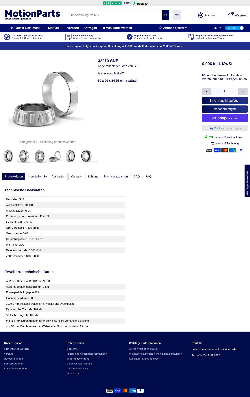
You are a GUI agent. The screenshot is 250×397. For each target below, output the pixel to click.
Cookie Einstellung (77, 368)
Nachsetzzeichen (116, 176)
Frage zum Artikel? (111, 73)
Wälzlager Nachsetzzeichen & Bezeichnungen (155, 353)
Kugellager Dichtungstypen (144, 358)
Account (210, 15)
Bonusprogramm (13, 363)
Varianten (58, 176)
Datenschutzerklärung (79, 363)
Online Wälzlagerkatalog (143, 348)
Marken (53, 28)
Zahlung (93, 176)
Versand (73, 28)
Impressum (73, 373)
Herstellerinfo (37, 176)
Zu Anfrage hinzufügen (225, 100)
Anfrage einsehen (247, 180)
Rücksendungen (13, 358)
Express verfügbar (230, 128)
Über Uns (72, 348)
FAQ (148, 176)
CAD (136, 176)
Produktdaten (14, 176)
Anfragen (90, 28)
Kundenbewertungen (16, 368)
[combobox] (115, 15)
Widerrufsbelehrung (78, 358)
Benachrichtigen (225, 109)
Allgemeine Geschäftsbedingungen (87, 353)
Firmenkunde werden (116, 28)
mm (177, 15)
